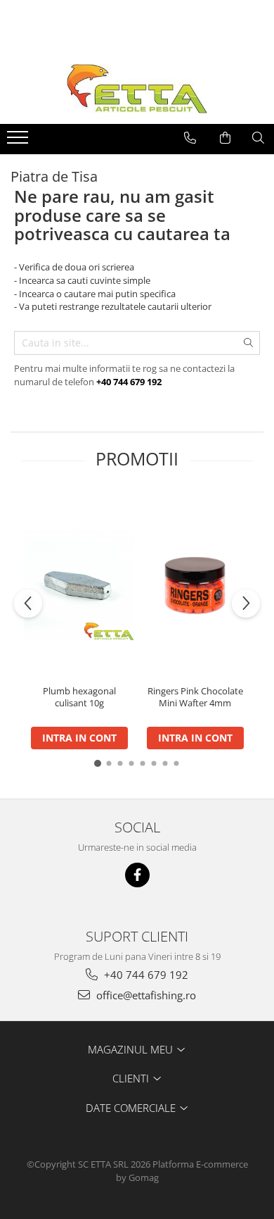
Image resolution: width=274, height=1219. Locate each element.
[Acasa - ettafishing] (137, 88)
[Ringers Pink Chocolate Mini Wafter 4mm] (195, 585)
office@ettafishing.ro (144, 995)
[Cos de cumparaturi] (225, 138)
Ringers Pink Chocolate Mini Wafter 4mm (195, 697)
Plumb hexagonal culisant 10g (79, 697)
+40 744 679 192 (144, 975)
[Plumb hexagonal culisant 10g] (79, 585)
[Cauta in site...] (258, 138)
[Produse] (19, 141)
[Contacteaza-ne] (190, 138)
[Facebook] (137, 875)
